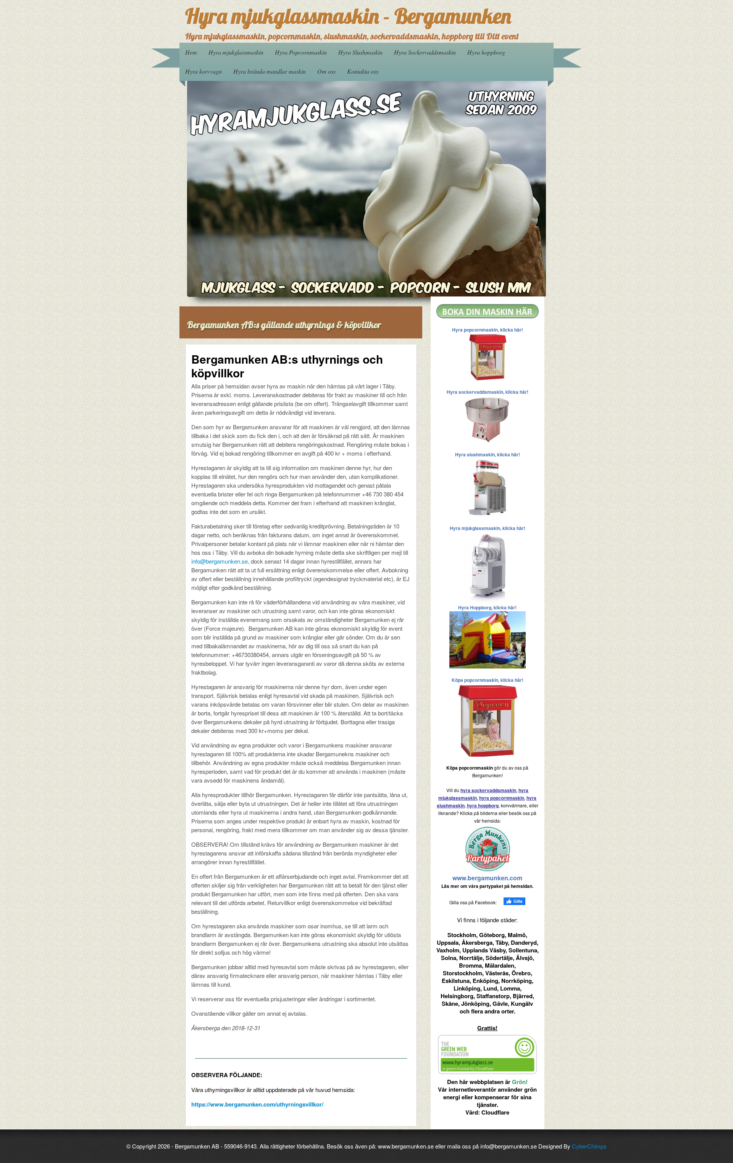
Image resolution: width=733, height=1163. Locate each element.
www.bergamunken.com (487, 877)
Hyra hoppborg (486, 52)
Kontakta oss (362, 71)
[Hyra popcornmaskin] (487, 356)
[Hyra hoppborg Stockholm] (487, 639)
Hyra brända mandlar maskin (269, 71)
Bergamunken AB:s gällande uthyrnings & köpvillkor (284, 324)
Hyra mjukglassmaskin (235, 52)
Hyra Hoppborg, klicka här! (487, 607)
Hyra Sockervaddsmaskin (425, 52)
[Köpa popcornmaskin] (487, 719)
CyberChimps (589, 1146)
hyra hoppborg (483, 805)
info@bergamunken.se (219, 561)
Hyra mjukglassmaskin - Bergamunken (348, 16)
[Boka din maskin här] (487, 310)
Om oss (326, 71)
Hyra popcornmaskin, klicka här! (487, 329)
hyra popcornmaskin (501, 797)
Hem (191, 52)
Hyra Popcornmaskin (301, 52)
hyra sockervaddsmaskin (488, 790)
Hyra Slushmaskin (360, 52)
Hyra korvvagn (203, 71)
